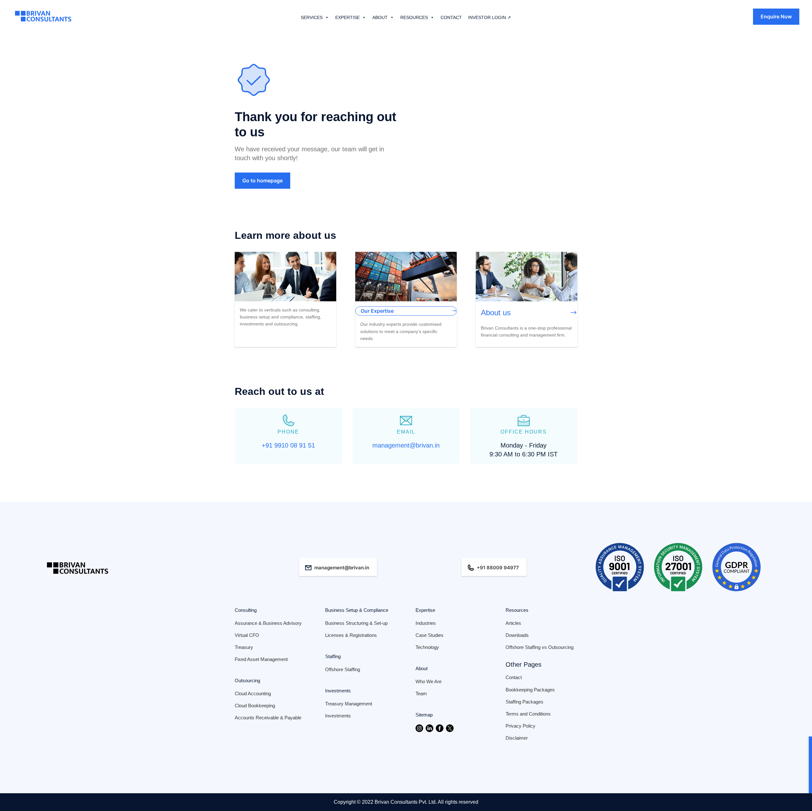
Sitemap (424, 714)
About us (496, 312)
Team (421, 693)
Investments (338, 690)
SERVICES (312, 17)
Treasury (244, 647)
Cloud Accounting (253, 693)
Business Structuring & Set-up (356, 623)
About (422, 668)
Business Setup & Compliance (356, 610)
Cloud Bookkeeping (255, 705)
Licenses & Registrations (351, 635)
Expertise (425, 610)
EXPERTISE (347, 17)
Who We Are (429, 681)
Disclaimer (517, 738)
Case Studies (429, 635)
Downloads (517, 635)
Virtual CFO (247, 635)
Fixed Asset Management (261, 659)
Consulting (246, 610)
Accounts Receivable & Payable (268, 717)
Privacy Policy (520, 726)
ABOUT (380, 17)
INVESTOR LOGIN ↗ (489, 17)
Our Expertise (377, 311)
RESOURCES (414, 17)
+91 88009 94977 (498, 568)
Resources (517, 610)
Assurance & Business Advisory (268, 623)
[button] (326, 17)
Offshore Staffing (342, 669)
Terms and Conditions (528, 713)
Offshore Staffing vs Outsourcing (539, 647)
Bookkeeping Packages (530, 689)
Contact (514, 677)
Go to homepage (262, 180)
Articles (513, 623)
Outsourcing (247, 680)
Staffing (333, 656)
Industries (426, 623)
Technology (427, 647)
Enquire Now (776, 16)
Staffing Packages (524, 701)
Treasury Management (348, 703)
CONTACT (451, 17)
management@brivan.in (341, 568)
